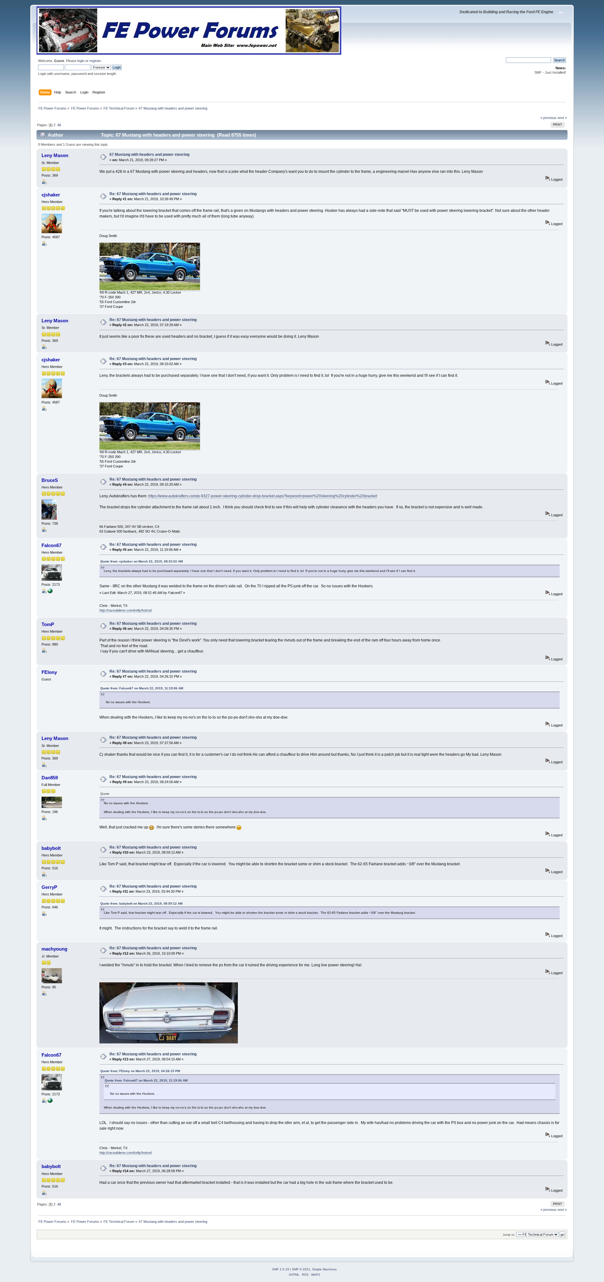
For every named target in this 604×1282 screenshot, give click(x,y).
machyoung (54, 949)
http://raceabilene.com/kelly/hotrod (125, 610)
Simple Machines (324, 1269)
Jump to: (509, 1234)
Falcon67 (51, 545)
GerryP (49, 887)
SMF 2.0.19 (280, 1269)
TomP (48, 624)
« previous (548, 118)
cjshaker (51, 194)
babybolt (51, 848)
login (80, 61)
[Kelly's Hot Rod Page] (50, 592)
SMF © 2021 (301, 1269)
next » (562, 118)
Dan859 (50, 777)
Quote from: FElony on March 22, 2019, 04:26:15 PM (140, 1071)
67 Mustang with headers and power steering (149, 154)
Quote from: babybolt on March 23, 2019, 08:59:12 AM (141, 903)
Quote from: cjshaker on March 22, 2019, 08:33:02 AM (141, 561)
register (95, 61)
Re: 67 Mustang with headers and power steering (153, 194)
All (59, 125)
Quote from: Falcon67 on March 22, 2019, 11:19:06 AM (141, 688)
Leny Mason (55, 155)
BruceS (50, 480)
